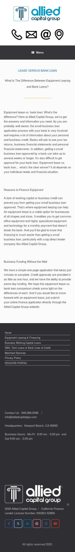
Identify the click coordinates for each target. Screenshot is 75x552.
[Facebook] (9, 523)
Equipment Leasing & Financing (22, 337)
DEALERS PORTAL (16, 363)
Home (8, 332)
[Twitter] (18, 523)
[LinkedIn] (27, 523)
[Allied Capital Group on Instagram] (46, 523)
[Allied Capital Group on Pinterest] (37, 523)
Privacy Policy (13, 358)
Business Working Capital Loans (23, 342)
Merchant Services (15, 353)
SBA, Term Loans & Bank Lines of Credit (28, 347)
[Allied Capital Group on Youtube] (55, 523)
